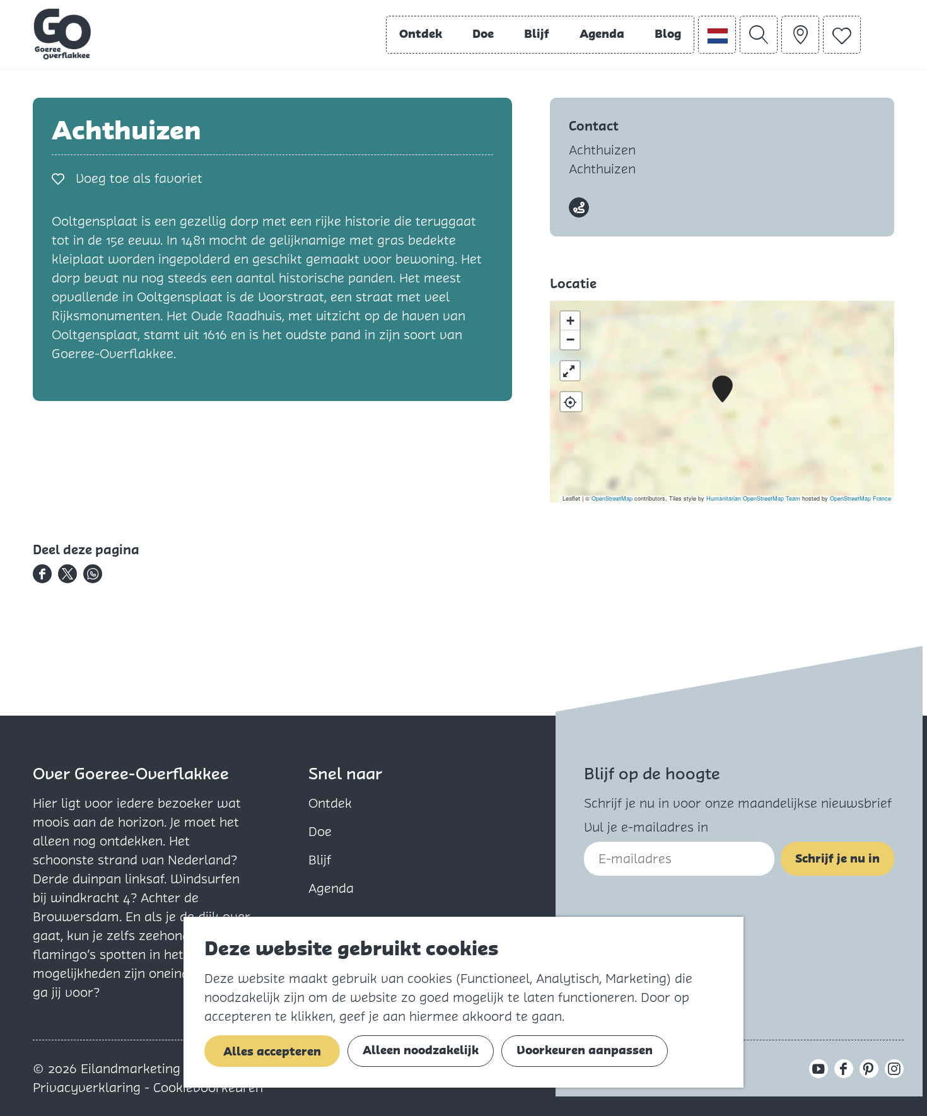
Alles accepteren (272, 1051)
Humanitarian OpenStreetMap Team (753, 498)
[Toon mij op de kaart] (571, 401)
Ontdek (330, 803)
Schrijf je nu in (837, 858)
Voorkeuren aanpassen (584, 1050)
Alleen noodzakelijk (421, 1050)
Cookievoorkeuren (208, 1087)
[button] (722, 389)
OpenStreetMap (612, 498)
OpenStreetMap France (860, 498)
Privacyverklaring (88, 1087)
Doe (320, 831)
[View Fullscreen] (570, 370)
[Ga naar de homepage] (62, 34)
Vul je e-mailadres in (646, 827)
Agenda (331, 888)
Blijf (319, 860)
